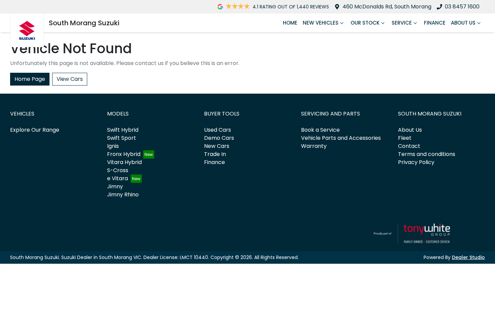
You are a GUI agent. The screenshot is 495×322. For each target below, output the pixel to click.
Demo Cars (219, 138)
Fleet (404, 138)
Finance (435, 22)
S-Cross (117, 170)
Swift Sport (121, 138)
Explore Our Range (34, 130)
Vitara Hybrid (124, 162)
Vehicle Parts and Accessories (341, 138)
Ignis (113, 146)
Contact (409, 146)
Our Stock (365, 22)
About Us (463, 22)
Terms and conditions (426, 154)
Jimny (115, 186)
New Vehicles (320, 22)
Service (402, 22)
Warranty (314, 146)
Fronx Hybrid (123, 154)
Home (290, 22)
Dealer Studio (468, 257)
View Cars (70, 79)
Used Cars (217, 130)
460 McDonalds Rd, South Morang (386, 6)
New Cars (216, 146)
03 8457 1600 (462, 6)
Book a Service (320, 130)
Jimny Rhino (123, 194)
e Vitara (117, 178)
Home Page (29, 79)
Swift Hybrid (122, 130)
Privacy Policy (416, 162)
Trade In (215, 154)
